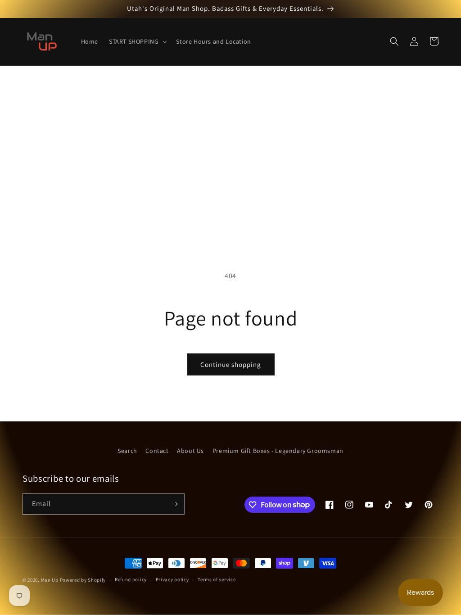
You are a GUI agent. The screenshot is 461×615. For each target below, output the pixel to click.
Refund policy (131, 579)
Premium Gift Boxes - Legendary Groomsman (277, 451)
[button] (137, 41)
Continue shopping (230, 364)
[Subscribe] (174, 504)
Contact (156, 451)
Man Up (50, 580)
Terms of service (216, 579)
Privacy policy (172, 579)
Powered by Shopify (83, 580)
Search (127, 451)
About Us (190, 451)
